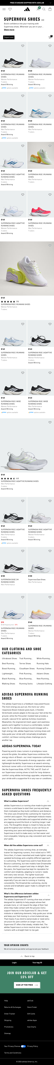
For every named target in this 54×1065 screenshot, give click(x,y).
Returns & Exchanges (12, 1007)
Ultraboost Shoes (9, 659)
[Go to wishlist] (10, 9)
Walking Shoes (8, 684)
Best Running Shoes (8, 664)
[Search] (44, 9)
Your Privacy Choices (12, 1046)
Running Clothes (44, 669)
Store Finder (32, 1007)
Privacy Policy (32, 1046)
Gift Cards (31, 1014)
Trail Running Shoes (25, 659)
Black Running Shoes (8, 679)
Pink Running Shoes (25, 674)
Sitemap (7, 1033)
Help (6, 1001)
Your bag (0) (37, 963)
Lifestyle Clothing (44, 684)
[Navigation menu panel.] (4, 9)
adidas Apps (32, 1020)
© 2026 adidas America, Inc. (27, 1062)
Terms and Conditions (12, 1053)
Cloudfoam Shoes (27, 669)
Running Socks (26, 684)
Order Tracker (9, 1014)
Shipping (7, 1020)
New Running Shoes (43, 679)
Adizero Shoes (43, 674)
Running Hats (43, 664)
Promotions (8, 1027)
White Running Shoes (43, 659)
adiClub (30, 1001)
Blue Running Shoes (25, 679)
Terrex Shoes (25, 664)
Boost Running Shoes (8, 669)
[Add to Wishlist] (23, 46)
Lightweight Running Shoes (8, 674)
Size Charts (31, 1027)
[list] (23, 37)
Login (14, 963)
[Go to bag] (50, 9)
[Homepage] (27, 10)
